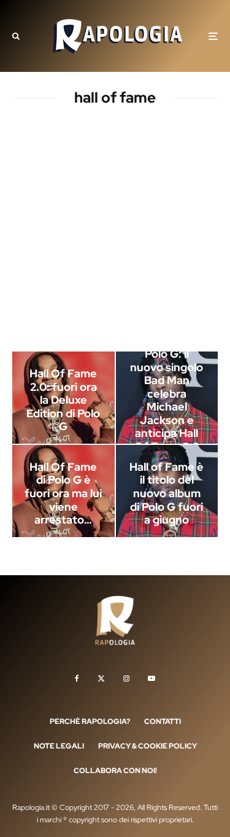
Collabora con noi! (115, 771)
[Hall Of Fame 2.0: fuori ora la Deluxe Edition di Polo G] (63, 398)
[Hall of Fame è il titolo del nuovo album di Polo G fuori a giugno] (167, 491)
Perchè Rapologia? (90, 721)
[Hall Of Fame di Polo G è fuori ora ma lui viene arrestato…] (63, 491)
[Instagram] (126, 678)
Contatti (162, 721)
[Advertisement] (115, 231)
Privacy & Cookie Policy (147, 746)
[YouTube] (151, 678)
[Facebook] (77, 678)
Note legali (59, 746)
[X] (101, 678)
